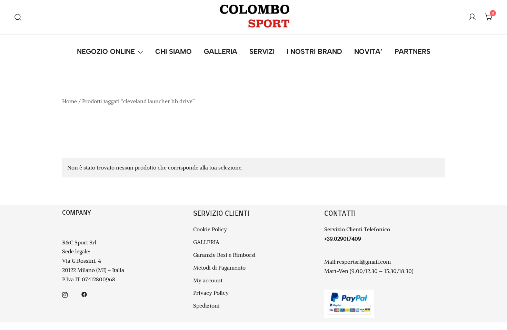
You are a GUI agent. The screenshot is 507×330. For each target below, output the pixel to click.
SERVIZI (262, 51)
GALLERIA (220, 51)
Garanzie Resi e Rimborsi (224, 254)
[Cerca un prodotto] (18, 17)
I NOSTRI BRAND (314, 51)
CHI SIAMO (173, 51)
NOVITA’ (368, 51)
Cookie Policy (210, 229)
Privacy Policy (211, 292)
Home (69, 101)
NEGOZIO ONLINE (106, 51)
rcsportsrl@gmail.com (364, 261)
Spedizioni (206, 305)
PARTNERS (412, 51)
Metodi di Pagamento (219, 267)
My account (207, 280)
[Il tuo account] (472, 17)
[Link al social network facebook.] (84, 293)
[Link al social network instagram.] (65, 293)
